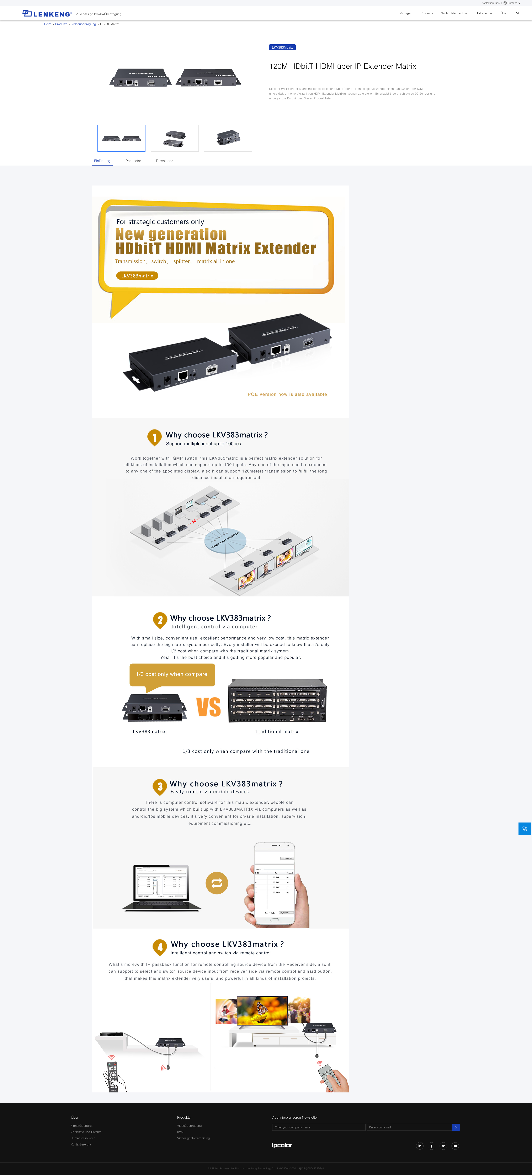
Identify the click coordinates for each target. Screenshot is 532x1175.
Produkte (427, 13)
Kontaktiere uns (491, 3)
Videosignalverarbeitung (193, 1138)
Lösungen (405, 13)
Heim (47, 24)
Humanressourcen (83, 1138)
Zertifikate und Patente (86, 1132)
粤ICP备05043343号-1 (311, 1168)
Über (504, 13)
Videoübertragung (83, 24)
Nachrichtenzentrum (455, 13)
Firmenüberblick (81, 1125)
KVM (180, 1132)
